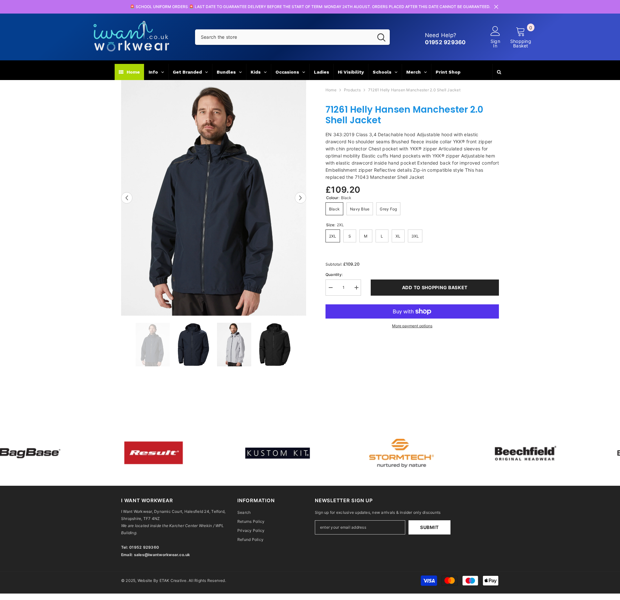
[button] (126, 197)
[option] (213, 198)
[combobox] (284, 37)
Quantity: (334, 274)
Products (352, 89)
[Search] (292, 37)
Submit (429, 527)
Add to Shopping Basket (435, 287)
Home (331, 89)
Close (496, 7)
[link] (142, 453)
